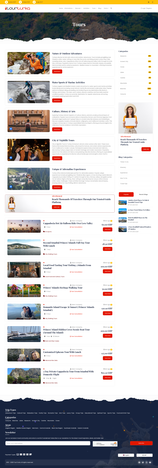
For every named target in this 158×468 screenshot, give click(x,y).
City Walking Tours (51, 254)
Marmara (35, 428)
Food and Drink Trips (123, 413)
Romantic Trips (53, 413)
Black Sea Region (57, 428)
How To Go (123, 178)
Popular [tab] (126, 194)
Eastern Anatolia (83, 428)
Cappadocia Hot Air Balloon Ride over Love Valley (68, 223)
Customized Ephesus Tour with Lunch (62, 352)
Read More (57, 71)
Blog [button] (99, 8)
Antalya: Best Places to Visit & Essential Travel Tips (138, 201)
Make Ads (56, 207)
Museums (135, 56)
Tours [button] (94, 8)
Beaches (135, 89)
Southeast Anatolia (70, 428)
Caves (135, 67)
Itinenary (123, 167)
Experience (123, 173)
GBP (144, 455)
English (126, 455)
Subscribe (141, 443)
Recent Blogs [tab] (143, 194)
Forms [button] (106, 8)
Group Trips (79, 413)
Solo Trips (62, 413)
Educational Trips (90, 413)
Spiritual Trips (101, 413)
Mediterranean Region (23, 428)
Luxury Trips (70, 413)
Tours (77, 30)
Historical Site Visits (51, 360)
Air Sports (48, 232)
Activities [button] (86, 8)
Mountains (135, 83)
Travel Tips (123, 184)
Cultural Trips (21, 413)
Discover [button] (78, 8)
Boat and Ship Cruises (52, 341)
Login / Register (147, 8)
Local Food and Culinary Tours (54, 277)
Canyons (135, 94)
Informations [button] (69, 8)
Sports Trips (111, 413)
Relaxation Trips (32, 413)
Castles (135, 78)
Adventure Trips (10, 413)
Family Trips (42, 413)
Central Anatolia (45, 428)
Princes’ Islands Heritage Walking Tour (62, 287)
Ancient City (135, 61)
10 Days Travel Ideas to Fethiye (139, 210)
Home (61, 8)
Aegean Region (10, 428)
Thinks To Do (124, 162)
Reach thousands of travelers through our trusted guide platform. (133, 142)
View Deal (107, 229)
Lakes (135, 72)
